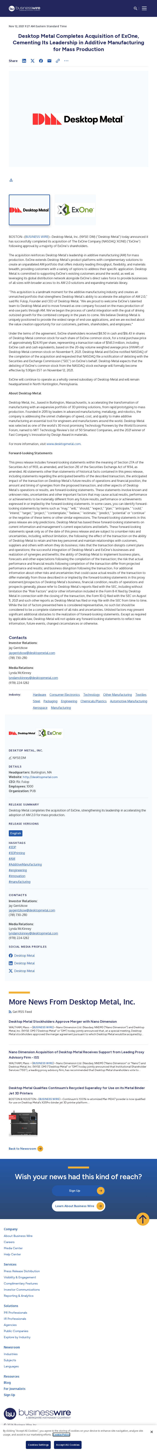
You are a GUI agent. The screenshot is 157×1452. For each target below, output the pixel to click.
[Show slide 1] (29, 210)
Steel (36, 701)
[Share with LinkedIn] (24, 61)
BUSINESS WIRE (36, 237)
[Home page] (24, 8)
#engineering (18, 870)
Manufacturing (61, 708)
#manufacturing (19, 882)
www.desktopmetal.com (64, 444)
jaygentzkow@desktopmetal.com (32, 653)
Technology (91, 695)
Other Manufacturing (117, 695)
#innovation (17, 876)
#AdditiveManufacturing (25, 864)
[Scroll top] (142, 1219)
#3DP (12, 847)
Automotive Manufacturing (128, 701)
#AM (12, 859)
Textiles (140, 695)
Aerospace (40, 708)
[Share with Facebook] (41, 61)
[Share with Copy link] (58, 61)
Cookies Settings (38, 1444)
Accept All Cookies (67, 1444)
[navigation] (144, 8)
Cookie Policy (61, 1434)
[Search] (135, 8)
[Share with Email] (49, 61)
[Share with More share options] (66, 61)
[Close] (151, 1432)
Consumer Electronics (65, 695)
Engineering (69, 701)
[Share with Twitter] (32, 61)
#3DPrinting (17, 853)
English (15, 833)
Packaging (50, 701)
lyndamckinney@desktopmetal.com (33, 678)
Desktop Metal (24, 955)
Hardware (39, 695)
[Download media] (11, 180)
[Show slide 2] (75, 210)
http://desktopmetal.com (40, 777)
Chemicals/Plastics (94, 701)
